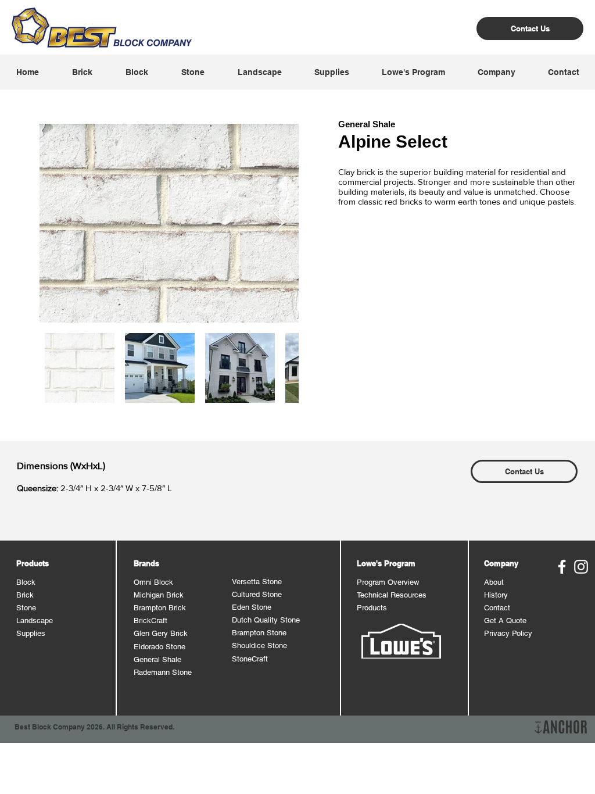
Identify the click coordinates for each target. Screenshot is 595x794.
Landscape (34, 620)
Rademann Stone (163, 672)
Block (25, 582)
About (494, 582)
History (496, 595)
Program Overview (388, 582)
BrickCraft (150, 620)
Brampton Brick (160, 607)
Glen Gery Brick (161, 633)
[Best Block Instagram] (581, 566)
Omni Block (153, 582)
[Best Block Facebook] (562, 566)
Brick (25, 595)
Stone (26, 607)
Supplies (30, 633)
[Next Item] (278, 223)
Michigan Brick (159, 595)
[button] (82, 72)
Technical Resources (391, 595)
